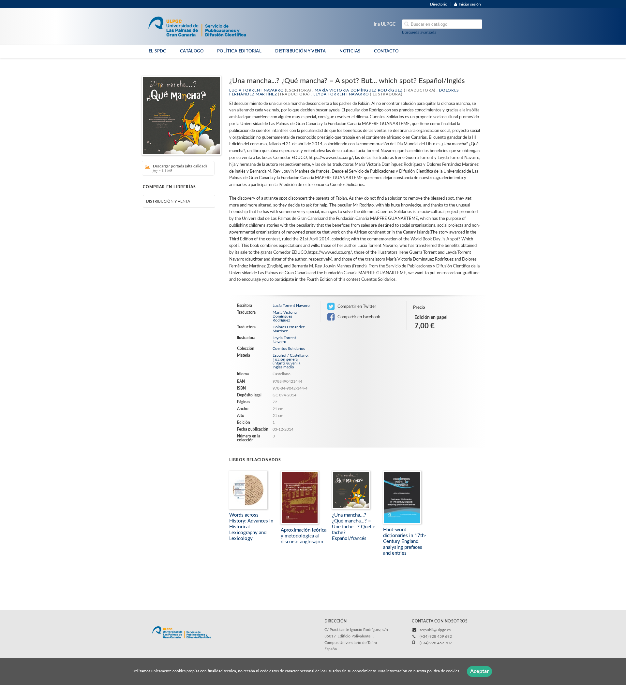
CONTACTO (386, 51)
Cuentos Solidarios (289, 348)
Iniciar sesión (470, 4)
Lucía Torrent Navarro (256, 90)
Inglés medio (283, 367)
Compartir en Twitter (356, 306)
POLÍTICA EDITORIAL (239, 51)
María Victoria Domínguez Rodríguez (359, 90)
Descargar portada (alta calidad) (180, 168)
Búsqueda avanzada (419, 32)
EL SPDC (157, 51)
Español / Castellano (290, 355)
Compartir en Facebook (358, 317)
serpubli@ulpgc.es (435, 630)
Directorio (438, 4)
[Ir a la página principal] (197, 26)
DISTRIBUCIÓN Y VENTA (300, 51)
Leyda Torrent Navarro (341, 94)
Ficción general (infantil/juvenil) (286, 361)
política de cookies (443, 671)
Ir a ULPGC (384, 24)
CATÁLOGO (191, 51)
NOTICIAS (349, 51)
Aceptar (479, 671)
